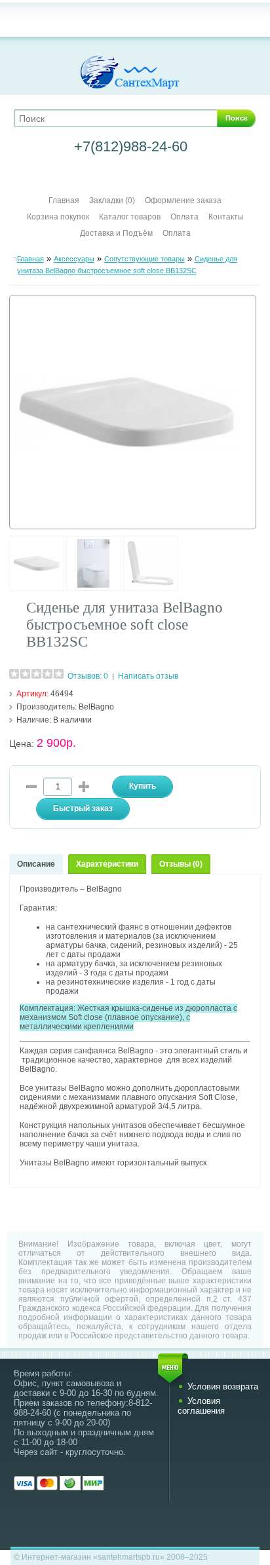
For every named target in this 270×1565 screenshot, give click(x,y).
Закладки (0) (112, 200)
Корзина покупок (58, 216)
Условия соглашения (201, 1406)
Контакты (226, 216)
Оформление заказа (183, 200)
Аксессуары (74, 259)
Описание (36, 864)
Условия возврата (222, 1386)
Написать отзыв (148, 676)
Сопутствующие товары (144, 259)
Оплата (184, 216)
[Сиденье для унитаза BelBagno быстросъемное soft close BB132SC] (36, 588)
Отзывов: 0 (88, 676)
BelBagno (96, 706)
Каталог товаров (130, 216)
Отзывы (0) (180, 864)
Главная (63, 200)
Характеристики (107, 864)
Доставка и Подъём (117, 233)
